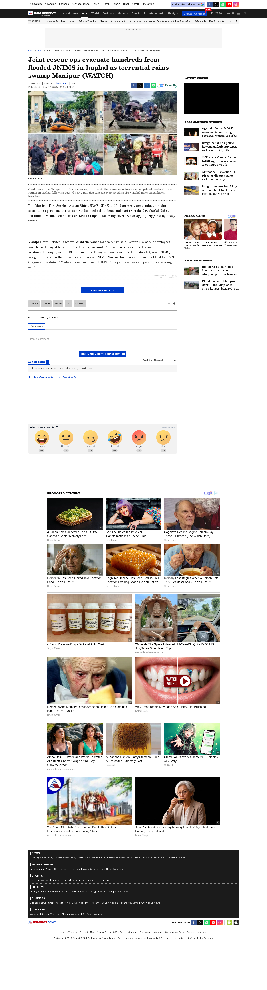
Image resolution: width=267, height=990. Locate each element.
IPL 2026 (216, 13)
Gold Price (77, 903)
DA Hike (89, 903)
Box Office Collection (112, 869)
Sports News (37, 880)
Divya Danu (61, 83)
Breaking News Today (41, 857)
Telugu (96, 4)
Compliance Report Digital (179, 932)
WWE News (86, 880)
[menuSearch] (245, 13)
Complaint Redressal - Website (145, 932)
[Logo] (43, 13)
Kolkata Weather (87, 21)
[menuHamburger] (239, 13)
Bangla (116, 4)
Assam (58, 303)
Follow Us (170, 85)
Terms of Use (87, 932)
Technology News (129, 903)
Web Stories (121, 891)
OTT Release (61, 869)
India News (84, 857)
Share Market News (59, 903)
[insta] (236, 4)
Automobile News (150, 903)
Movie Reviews (90, 869)
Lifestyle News (38, 891)
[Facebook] (210, 4)
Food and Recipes (58, 891)
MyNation (148, 4)
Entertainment (153, 13)
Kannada (64, 4)
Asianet (42, 922)
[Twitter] (216, 4)
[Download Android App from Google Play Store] (229, 922)
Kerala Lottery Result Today (60, 21)
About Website (69, 932)
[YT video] (229, 4)
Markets (123, 13)
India (84, 13)
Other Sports (102, 880)
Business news (38, 903)
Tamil (106, 4)
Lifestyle (172, 13)
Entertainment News (41, 869)
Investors (201, 932)
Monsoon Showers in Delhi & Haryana (120, 21)
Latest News (70, 13)
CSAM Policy (119, 932)
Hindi (126, 4)
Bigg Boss (75, 869)
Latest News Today (65, 857)
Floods (46, 303)
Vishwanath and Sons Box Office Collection (167, 21)
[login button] (234, 13)
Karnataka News (116, 857)
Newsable (50, 4)
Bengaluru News (176, 857)
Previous (230, 21)
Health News (77, 891)
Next (236, 21)
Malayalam (36, 4)
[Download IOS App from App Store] (236, 922)
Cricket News (53, 880)
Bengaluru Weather (92, 914)
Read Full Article (102, 290)
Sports (136, 13)
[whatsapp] (223, 4)
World (95, 13)
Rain (68, 303)
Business (108, 13)
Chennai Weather (71, 914)
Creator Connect (194, 13)
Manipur (34, 303)
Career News (105, 891)
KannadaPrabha (81, 4)
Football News (70, 880)
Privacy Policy (103, 932)
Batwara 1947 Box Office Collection (213, 21)
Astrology (91, 891)
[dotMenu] (228, 13)
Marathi (136, 4)
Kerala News (133, 857)
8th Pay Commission (107, 903)
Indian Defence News (154, 857)
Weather (79, 303)
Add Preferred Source (186, 4)
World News (98, 857)
